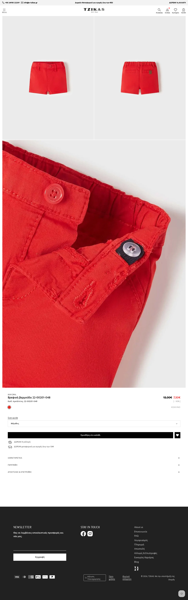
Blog (136, 561)
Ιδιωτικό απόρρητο (126, 577)
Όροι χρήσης (112, 577)
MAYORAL (12, 394)
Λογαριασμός (141, 540)
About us (138, 527)
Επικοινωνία (140, 531)
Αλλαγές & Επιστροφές (145, 553)
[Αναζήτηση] (159, 10)
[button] (159, 10)
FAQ (136, 535)
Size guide (13, 417)
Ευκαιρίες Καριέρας (144, 557)
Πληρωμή (139, 544)
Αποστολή (139, 548)
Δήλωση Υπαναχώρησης (93, 577)
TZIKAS (151, 576)
